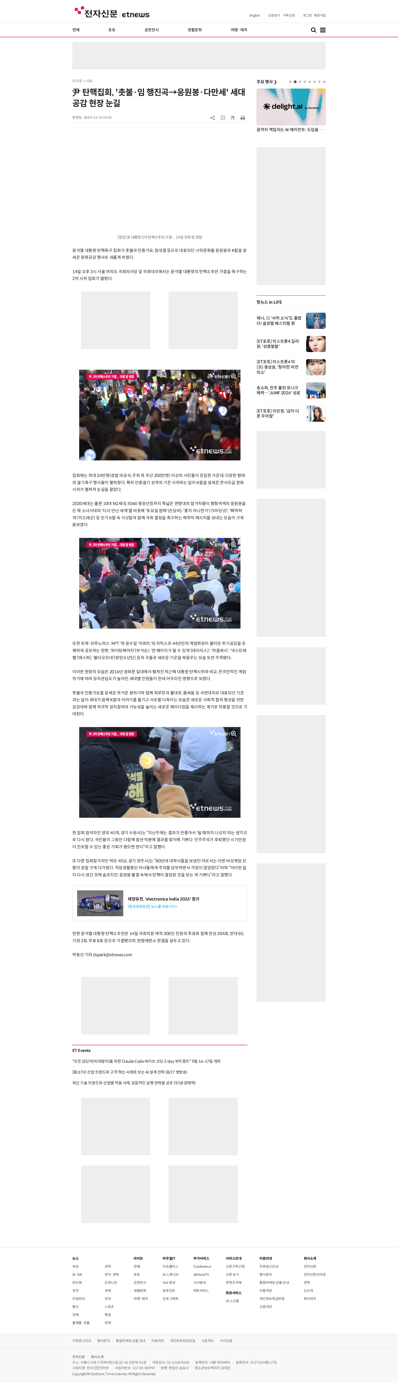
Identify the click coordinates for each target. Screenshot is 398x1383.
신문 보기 (232, 1274)
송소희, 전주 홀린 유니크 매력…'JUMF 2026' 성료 (278, 390)
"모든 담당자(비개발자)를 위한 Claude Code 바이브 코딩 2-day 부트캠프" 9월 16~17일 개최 (146, 1061)
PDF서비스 (201, 1290)
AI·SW (77, 1274)
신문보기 (274, 15)
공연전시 (151, 30)
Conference (202, 1266)
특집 (108, 1315)
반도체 (77, 1282)
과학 (108, 1266)
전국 (108, 1298)
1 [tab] (290, 82)
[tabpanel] (291, 111)
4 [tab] (305, 82)
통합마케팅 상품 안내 (274, 1282)
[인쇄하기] (242, 117)
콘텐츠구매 (233, 1282)
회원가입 (320, 15)
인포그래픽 (170, 1298)
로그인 (307, 15)
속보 (75, 1266)
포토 (111, 30)
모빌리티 (78, 1298)
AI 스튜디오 (171, 1274)
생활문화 (194, 30)
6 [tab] (314, 82)
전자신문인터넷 (315, 1274)
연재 (108, 1323)
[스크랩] (222, 117)
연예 (75, 30)
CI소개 (308, 1290)
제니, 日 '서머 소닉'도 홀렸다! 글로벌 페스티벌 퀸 (279, 321)
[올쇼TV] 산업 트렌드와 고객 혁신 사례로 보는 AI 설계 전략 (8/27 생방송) (129, 1072)
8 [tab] (324, 82)
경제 (75, 1315)
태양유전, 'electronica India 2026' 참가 (163, 899)
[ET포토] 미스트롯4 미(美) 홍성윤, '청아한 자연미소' (277, 367)
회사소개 (97, 1357)
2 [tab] (295, 82)
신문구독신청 (235, 1266)
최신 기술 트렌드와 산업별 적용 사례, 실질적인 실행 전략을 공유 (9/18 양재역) (134, 1083)
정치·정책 (112, 1274)
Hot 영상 (169, 1282)
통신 (75, 1307)
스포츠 (109, 1307)
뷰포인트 (169, 1290)
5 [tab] (309, 82)
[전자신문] (112, 12)
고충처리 (265, 1307)
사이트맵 (226, 1341)
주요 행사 (267, 81)
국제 (108, 1290)
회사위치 (310, 1298)
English (254, 15)
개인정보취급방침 (271, 1298)
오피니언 (111, 1282)
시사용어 (199, 1282)
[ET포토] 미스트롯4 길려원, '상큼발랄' (278, 344)
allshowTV (201, 1274)
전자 (75, 1290)
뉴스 (75, 1258)
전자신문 (310, 1266)
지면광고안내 (268, 1266)
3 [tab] (300, 82)
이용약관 (265, 1290)
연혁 (307, 1282)
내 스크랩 (232, 1301)
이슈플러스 (170, 1266)
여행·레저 (239, 30)
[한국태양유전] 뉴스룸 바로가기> (152, 906)
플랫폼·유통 (81, 1323)
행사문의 (265, 1274)
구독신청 (289, 15)
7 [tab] (319, 82)
